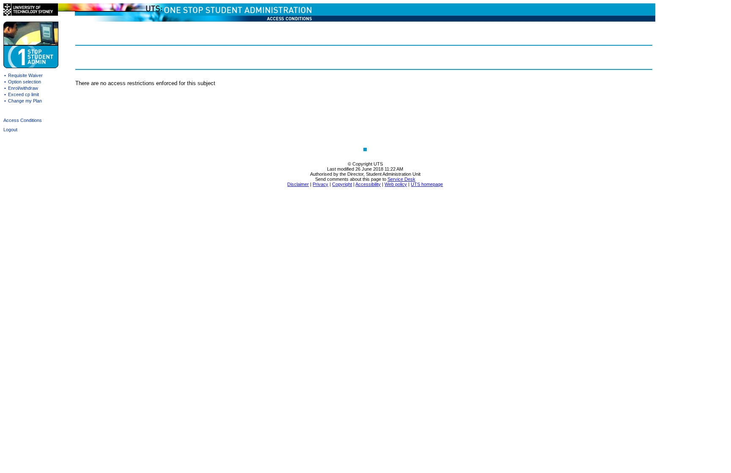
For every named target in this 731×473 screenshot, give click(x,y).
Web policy (396, 184)
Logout (10, 129)
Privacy (320, 184)
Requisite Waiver (25, 75)
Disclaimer (298, 184)
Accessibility (368, 184)
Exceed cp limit (23, 94)
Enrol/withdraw (23, 88)
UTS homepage (427, 184)
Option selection (24, 81)
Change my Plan (25, 100)
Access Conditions (22, 120)
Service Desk (401, 179)
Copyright (342, 184)
